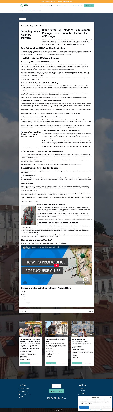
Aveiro (23, 291)
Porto (23, 292)
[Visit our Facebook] (48, 398)
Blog (65, 5)
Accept (84, 407)
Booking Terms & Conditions (56, 5)
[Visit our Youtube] (65, 398)
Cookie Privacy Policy (91, 409)
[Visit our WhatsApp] (62, 398)
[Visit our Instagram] (52, 398)
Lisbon (24, 294)
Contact (75, 5)
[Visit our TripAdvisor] (58, 398)
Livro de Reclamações (82, 394)
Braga (23, 296)
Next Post (91, 311)
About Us (70, 5)
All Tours (83, 390)
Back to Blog (22, 18)
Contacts (83, 393)
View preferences (106, 407)
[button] (110, 397)
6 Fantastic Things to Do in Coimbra (32, 10)
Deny (95, 407)
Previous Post (23, 311)
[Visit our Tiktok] (55, 398)
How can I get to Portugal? (32, 201)
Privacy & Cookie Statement (56, 410)
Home (41, 5)
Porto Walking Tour (79, 339)
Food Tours (82, 391)
